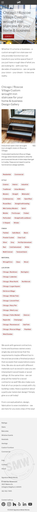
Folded (26, 213)
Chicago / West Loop (10, 310)
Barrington (25, 272)
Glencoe (26, 315)
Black (26, 233)
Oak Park (26, 325)
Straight (15, 194)
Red (4, 247)
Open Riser (28, 199)
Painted (5, 233)
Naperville (6, 320)
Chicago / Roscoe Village (11, 329)
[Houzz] (14, 504)
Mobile (5, 213)
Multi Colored (8, 252)
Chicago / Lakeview (10, 277)
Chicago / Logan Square (11, 286)
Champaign (18, 320)
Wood (26, 262)
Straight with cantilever (22, 218)
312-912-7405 (7, 491)
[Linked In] (24, 504)
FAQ (3, 460)
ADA (18, 199)
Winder (16, 223)
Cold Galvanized (15, 247)
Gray (12, 242)
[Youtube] (30, 504)
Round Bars (7, 204)
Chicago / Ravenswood (11, 325)
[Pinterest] (3, 504)
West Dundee (7, 334)
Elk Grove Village (9, 291)
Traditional (7, 189)
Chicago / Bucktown (10, 272)
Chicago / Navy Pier (10, 305)
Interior (15, 184)
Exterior (6, 184)
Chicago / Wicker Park (11, 296)
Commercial (19, 174)
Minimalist (25, 194)
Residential (7, 174)
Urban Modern (19, 189)
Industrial (24, 184)
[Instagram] (9, 504)
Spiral (24, 208)
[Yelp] (19, 504)
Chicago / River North (10, 281)
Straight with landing (22, 204)
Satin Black (16, 233)
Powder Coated (8, 237)
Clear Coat (21, 237)
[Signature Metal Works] (19, 2)
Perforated (7, 218)
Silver (5, 242)
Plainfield (27, 329)
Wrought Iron (7, 262)
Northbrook (26, 281)
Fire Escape (16, 213)
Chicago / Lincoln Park (11, 301)
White (27, 247)
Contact (8, 36)
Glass (18, 262)
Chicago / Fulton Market (11, 315)
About (4, 469)
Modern (6, 194)
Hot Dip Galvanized (24, 242)
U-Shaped (6, 223)
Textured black (21, 252)
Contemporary (8, 199)
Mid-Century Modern (10, 208)
